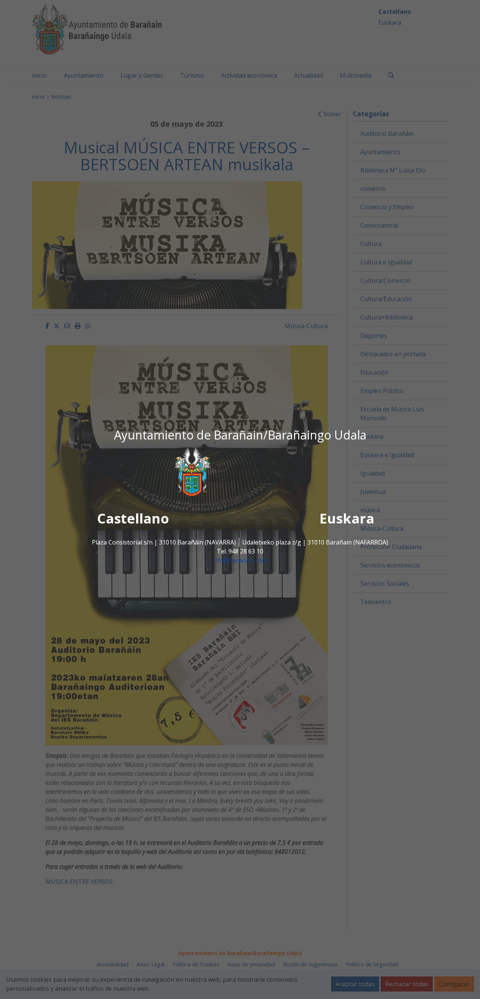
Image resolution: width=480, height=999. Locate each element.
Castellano (133, 519)
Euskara (347, 519)
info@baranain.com (240, 560)
